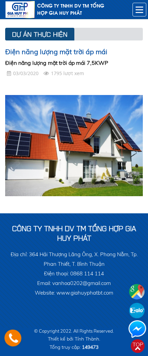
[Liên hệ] (13, 338)
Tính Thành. (87, 339)
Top (138, 344)
